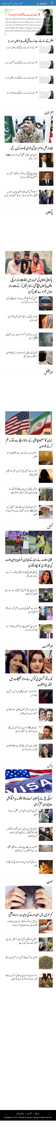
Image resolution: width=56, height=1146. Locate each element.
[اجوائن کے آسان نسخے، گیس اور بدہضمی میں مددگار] (46, 963)
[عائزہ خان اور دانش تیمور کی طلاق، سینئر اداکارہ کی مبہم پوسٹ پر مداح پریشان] (46, 715)
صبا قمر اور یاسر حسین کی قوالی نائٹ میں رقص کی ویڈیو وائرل (22, 693)
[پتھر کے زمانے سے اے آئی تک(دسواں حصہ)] (29, 23)
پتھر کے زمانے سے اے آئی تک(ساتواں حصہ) (21, 77)
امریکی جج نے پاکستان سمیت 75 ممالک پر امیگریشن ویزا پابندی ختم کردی (29, 801)
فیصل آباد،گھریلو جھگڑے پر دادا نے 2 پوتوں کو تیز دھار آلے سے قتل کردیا (22, 299)
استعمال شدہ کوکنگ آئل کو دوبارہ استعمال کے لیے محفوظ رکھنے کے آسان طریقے (22, 940)
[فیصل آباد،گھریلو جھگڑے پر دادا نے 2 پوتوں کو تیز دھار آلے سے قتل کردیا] (46, 304)
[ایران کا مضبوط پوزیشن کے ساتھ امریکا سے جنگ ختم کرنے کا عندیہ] (28, 424)
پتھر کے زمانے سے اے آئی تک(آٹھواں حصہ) (21, 62)
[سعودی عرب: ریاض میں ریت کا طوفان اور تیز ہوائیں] (46, 458)
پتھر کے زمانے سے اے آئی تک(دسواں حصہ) (30, 41)
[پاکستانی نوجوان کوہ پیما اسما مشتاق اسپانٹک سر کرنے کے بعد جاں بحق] (46, 578)
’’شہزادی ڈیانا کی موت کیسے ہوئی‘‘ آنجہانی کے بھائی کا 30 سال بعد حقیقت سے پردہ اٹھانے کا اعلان (22, 510)
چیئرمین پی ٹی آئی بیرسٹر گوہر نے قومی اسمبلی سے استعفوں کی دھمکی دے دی (22, 174)
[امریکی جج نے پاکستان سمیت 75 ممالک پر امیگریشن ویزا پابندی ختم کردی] (28, 782)
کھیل (10, 3)
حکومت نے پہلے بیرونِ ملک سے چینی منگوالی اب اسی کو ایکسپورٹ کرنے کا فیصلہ (22, 848)
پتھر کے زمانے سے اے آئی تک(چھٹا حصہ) (22, 92)
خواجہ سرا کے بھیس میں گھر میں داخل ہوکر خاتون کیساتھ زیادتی (22, 472)
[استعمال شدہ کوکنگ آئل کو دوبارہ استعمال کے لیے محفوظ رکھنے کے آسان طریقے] (46, 945)
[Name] (52, 3)
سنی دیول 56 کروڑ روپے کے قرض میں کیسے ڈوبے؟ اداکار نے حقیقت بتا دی (23, 729)
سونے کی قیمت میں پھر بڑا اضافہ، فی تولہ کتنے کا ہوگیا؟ (22, 863)
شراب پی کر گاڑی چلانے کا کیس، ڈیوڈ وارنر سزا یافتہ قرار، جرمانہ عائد (22, 627)
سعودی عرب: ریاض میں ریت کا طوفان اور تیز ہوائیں (22, 454)
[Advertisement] (28, 232)
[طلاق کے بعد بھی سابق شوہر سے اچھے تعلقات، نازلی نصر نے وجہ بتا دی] (46, 751)
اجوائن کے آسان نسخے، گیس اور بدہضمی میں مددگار (21, 957)
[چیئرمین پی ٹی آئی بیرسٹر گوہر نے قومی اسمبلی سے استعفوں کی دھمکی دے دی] (46, 179)
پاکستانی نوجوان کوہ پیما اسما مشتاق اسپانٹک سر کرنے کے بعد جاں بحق (22, 573)
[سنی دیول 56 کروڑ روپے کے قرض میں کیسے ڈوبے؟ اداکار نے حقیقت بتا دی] (46, 733)
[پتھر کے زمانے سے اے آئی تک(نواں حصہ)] (46, 50)
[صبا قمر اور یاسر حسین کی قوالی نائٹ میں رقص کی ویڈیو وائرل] (46, 697)
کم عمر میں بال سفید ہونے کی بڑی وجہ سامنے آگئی (30, 914)
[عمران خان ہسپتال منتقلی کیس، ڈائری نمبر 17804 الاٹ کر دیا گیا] (46, 161)
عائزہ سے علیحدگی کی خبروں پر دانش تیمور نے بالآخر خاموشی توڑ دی (21, 609)
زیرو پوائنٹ (4, 3)
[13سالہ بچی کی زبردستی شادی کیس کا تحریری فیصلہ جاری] (46, 322)
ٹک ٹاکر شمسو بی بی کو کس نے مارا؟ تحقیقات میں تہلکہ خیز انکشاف (30, 681)
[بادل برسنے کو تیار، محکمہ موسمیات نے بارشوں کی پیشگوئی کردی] (46, 340)
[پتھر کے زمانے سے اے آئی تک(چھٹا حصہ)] (46, 95)
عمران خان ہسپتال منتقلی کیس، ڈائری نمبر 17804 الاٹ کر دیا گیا (21, 156)
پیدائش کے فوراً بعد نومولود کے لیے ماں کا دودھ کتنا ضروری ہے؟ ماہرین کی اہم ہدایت (22, 922)
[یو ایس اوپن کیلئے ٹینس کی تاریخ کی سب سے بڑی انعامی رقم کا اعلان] (46, 596)
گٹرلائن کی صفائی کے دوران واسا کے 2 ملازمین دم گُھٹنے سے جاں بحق (22, 354)
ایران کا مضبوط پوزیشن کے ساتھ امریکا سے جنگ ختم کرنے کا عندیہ (29, 443)
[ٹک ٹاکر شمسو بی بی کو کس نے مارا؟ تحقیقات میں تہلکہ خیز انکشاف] (28, 662)
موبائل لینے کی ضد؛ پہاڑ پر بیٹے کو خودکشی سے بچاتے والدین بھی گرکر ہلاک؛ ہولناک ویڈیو (23, 490)
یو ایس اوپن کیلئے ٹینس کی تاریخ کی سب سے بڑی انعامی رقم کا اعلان (21, 591)
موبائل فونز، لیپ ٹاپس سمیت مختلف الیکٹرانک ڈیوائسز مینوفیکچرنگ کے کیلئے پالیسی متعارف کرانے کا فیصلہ (22, 832)
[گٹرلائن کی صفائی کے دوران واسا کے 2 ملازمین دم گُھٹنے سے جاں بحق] (46, 358)
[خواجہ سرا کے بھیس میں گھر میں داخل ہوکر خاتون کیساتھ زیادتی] (46, 477)
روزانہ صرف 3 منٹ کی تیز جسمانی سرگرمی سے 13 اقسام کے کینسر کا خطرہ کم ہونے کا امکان (21, 977)
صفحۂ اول (20, 3)
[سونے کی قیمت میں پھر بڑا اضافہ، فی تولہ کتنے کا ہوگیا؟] (46, 868)
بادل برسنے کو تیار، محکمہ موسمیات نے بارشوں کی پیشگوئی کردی (22, 336)
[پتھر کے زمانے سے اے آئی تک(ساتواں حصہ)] (46, 80)
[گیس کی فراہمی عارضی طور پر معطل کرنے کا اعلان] (46, 816)
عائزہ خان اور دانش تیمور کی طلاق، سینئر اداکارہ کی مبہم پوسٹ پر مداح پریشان (22, 711)
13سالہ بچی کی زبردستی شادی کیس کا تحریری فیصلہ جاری (23, 318)
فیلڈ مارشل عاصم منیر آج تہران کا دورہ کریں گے (31, 148)
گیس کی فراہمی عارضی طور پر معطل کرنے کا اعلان (23, 812)
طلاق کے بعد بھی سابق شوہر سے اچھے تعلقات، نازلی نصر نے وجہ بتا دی (22, 747)
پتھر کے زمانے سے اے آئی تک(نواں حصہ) (22, 47)
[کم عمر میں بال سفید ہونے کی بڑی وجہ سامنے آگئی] (28, 898)
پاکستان (15, 3)
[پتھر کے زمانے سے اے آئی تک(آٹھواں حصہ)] (46, 65)
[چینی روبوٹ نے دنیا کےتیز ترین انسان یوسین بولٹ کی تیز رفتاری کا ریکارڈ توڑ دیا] (28, 543)
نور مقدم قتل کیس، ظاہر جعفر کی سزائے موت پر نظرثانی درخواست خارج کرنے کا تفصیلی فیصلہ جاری (21, 193)
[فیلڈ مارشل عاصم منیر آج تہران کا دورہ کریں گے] (29, 130)
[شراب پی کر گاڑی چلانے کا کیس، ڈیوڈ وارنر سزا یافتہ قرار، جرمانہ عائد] (46, 632)
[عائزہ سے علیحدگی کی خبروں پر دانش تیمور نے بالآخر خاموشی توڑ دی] (46, 614)
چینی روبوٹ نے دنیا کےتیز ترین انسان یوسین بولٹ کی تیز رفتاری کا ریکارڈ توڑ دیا (28, 562)
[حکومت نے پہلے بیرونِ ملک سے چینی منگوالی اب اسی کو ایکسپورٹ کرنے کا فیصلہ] (46, 849)
